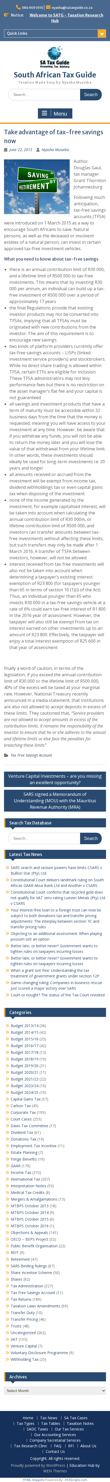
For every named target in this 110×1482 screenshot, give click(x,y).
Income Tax (21, 1172)
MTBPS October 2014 (30, 1212)
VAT (14, 1339)
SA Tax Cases (76, 1418)
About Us (88, 1446)
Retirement (20, 1259)
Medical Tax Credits (28, 1192)
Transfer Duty (23, 1312)
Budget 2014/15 (24, 1032)
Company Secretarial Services (55, 1440)
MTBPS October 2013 (30, 1205)
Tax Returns (21, 1299)
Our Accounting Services (55, 1435)
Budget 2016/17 (24, 1045)
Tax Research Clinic (30, 1446)
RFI (71, 1446)
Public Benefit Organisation (34, 1245)
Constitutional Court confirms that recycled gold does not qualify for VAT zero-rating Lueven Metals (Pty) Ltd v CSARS (58, 898)
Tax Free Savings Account (31, 755)
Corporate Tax (23, 1112)
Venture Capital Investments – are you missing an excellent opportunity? (55, 779)
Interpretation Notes (28, 1185)
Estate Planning (24, 1152)
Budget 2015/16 (24, 1038)
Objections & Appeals (29, 1232)
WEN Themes (55, 1470)
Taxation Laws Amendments (35, 1305)
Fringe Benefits (24, 1159)
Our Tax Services (69, 1429)
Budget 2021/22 (24, 1079)
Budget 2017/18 (24, 1052)
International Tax (25, 1179)
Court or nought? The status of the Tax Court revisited (58, 994)
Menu (60, 114)
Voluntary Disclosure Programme (39, 1352)
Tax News (48, 1418)
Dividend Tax (22, 1132)
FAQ (57, 1446)
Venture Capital (24, 1346)
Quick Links (17, 33)
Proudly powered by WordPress (38, 1465)
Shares (16, 1279)
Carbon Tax (21, 1105)
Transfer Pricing (24, 1319)
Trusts (16, 1325)
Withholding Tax (24, 1359)
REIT (15, 1252)
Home (28, 1418)
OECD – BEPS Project (29, 1239)
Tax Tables (50, 1423)
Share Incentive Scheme (31, 1272)
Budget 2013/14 (24, 1025)
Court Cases (21, 1119)
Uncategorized (23, 1332)
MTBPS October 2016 (30, 1225)
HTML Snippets (33, 1480)
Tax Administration (27, 1285)
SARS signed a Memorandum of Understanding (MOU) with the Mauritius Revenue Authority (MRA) (55, 800)
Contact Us (55, 1451)
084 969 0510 (32, 8)
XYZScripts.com (76, 1480)
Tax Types (25, 1423)
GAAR (16, 1165)
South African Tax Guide (55, 74)
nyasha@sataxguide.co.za (72, 8)
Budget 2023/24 (24, 1085)
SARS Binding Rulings (29, 1265)
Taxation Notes (80, 1423)
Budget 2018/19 (24, 1059)
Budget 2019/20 (24, 1065)
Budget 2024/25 (24, 1092)
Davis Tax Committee (29, 1125)
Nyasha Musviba (55, 149)
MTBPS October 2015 (30, 1219)
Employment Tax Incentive (34, 1145)
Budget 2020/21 (24, 1072)
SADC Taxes (37, 1429)
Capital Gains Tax (26, 1099)
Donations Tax (23, 1139)
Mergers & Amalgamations (34, 1199)
